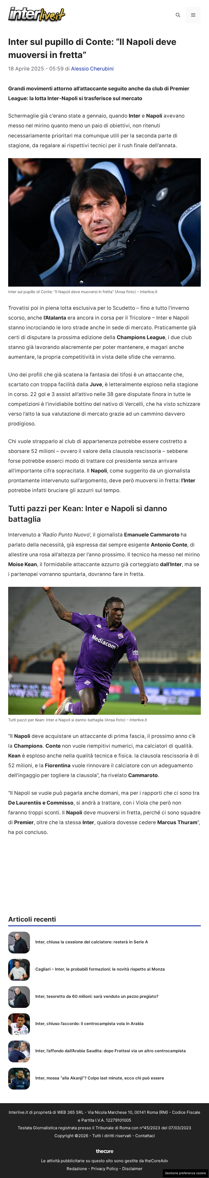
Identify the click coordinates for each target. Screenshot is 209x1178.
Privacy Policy (104, 1168)
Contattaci (145, 1135)
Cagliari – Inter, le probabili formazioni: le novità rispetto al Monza (100, 969)
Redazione (77, 1168)
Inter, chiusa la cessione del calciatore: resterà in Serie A (91, 941)
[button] (178, 15)
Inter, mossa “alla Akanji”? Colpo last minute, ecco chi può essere (99, 1078)
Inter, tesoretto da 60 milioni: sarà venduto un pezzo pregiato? (96, 996)
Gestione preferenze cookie (185, 1173)
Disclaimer (132, 1168)
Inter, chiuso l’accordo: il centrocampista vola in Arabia (89, 1023)
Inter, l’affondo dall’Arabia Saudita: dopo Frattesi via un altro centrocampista (110, 1050)
